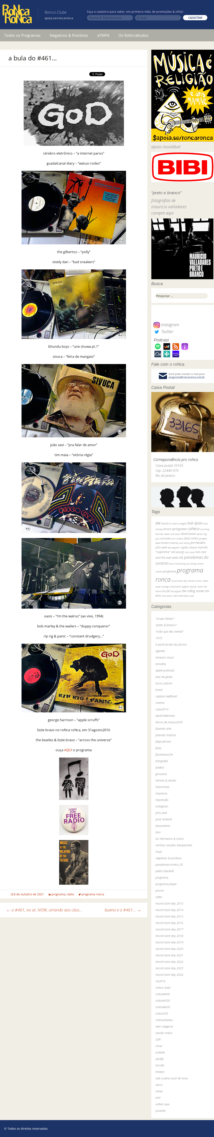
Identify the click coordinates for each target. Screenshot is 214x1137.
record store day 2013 (169, 903)
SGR (157, 1039)
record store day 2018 (169, 936)
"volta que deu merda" (169, 631)
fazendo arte (163, 729)
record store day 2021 (169, 955)
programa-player (166, 884)
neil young (177, 552)
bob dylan (195, 523)
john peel (161, 547)
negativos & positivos (168, 858)
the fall (166, 591)
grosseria (161, 774)
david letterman (165, 716)
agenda (160, 651)
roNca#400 (162, 994)
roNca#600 (162, 1007)
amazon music (164, 657)
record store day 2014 (169, 910)
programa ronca (93, 894)
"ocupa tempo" (164, 619)
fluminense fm (164, 754)
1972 (158, 638)
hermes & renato (165, 780)
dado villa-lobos (172, 534)
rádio (70, 894)
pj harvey (191, 563)
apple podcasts (165, 670)
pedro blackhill (164, 871)
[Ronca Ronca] (17, 14)
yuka (191, 595)
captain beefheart (166, 696)
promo (159, 890)
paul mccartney (177, 563)
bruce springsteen (175, 529)
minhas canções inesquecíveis (173, 845)
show (158, 1046)
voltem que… (163, 1104)
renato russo (194, 580)
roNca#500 (162, 1000)
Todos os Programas (22, 35)
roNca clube (162, 988)
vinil (157, 1098)
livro (158, 832)
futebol (159, 767)
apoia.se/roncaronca (59, 18)
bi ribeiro (173, 523)
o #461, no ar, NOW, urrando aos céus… (44, 910)
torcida (159, 1065)
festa (158, 748)
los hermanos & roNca (169, 839)
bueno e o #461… (123, 910)
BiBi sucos (162, 523)
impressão (161, 800)
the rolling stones (193, 591)
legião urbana (189, 547)
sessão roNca (163, 1033)
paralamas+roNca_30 (169, 865)
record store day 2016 (169, 923)
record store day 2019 (169, 942)
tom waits (167, 595)
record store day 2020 (169, 949)
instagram (161, 806)
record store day (179, 580)
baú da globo (164, 677)
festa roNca (191, 538)
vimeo (159, 1091)
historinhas (162, 787)
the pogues (176, 591)
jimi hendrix (197, 543)
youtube (160, 1111)
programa (58, 894)
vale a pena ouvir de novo (171, 1078)
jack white (184, 542)
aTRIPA (103, 35)
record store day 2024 (169, 975)
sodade (160, 1052)
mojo (158, 852)
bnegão (183, 523)
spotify (159, 1059)
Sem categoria (164, 1026)
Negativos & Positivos (69, 35)
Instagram (169, 324)
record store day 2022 (169, 962)
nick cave (189, 552)
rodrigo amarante (171, 586)
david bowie (188, 534)
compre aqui (162, 213)
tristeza (159, 1072)
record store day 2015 (169, 916)
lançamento (162, 826)
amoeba (160, 664)
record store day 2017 (169, 929)
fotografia (161, 761)
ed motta (165, 538)
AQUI (68, 750)
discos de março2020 (169, 722)
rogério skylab (188, 586)
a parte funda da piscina (171, 644)
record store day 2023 (169, 968)
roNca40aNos (164, 1020)
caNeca (193, 528)
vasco (159, 1085)
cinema (159, 703)
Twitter (166, 331)
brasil (158, 690)
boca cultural (163, 683)
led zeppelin (174, 547)
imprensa (161, 793)
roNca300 (161, 1013)
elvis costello (177, 538)
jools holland (163, 819)
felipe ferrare (163, 742)
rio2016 (160, 981)
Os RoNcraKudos (133, 35)
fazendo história (165, 735)
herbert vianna (169, 543)
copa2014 (161, 709)
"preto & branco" (166, 625)
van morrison (181, 596)
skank (200, 586)
